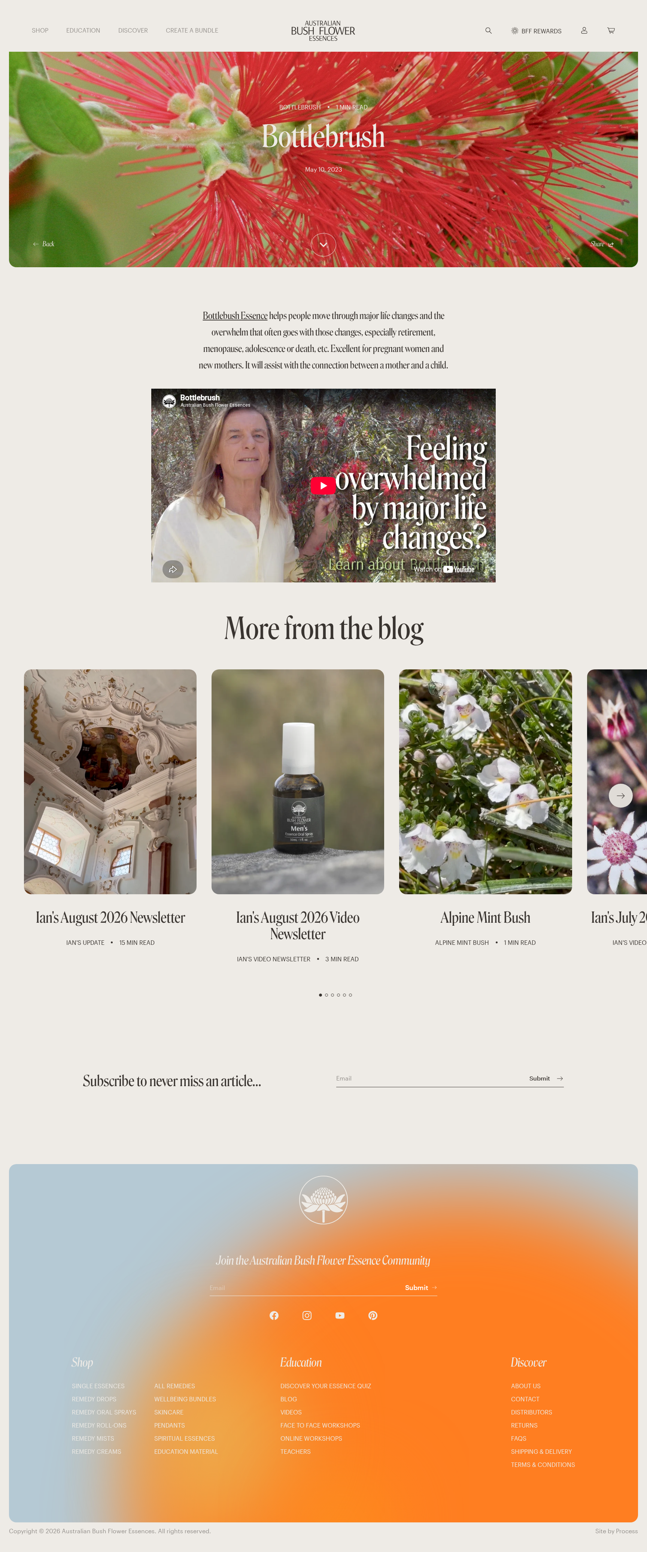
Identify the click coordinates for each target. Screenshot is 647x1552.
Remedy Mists (93, 1438)
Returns (524, 1425)
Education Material (186, 1451)
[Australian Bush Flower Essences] (323, 31)
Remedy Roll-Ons (99, 1425)
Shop (82, 1362)
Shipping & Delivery (541, 1451)
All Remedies (174, 1385)
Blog (288, 1398)
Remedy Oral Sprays (104, 1412)
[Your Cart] (611, 31)
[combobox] (499, 31)
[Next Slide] (621, 796)
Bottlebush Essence (235, 316)
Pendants (169, 1425)
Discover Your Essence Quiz (325, 1385)
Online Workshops (311, 1438)
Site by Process (616, 1530)
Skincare (168, 1412)
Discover (529, 1362)
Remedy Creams (96, 1451)
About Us (526, 1385)
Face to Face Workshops (320, 1425)
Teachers (295, 1451)
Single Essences (98, 1385)
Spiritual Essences (184, 1438)
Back (48, 244)
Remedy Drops (94, 1398)
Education (301, 1362)
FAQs (518, 1438)
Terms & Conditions (543, 1464)
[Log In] (584, 31)
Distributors (531, 1412)
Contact (525, 1398)
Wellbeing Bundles (185, 1398)
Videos (291, 1412)
